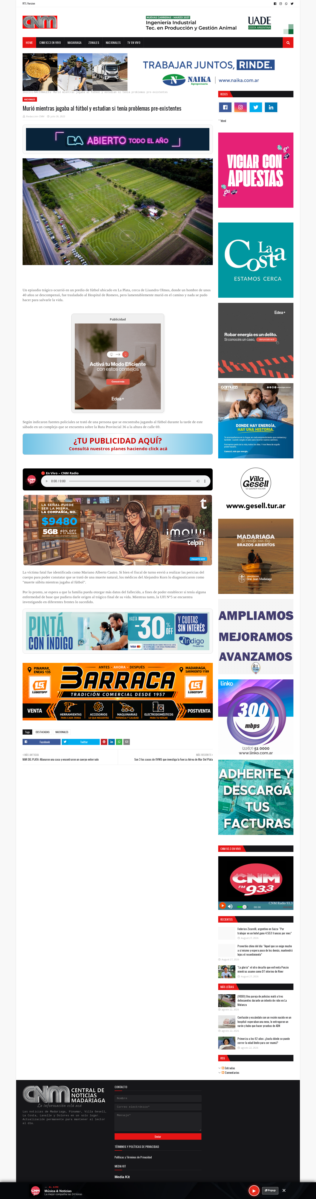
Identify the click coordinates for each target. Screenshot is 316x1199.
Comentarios (231, 1072)
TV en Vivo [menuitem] (133, 42)
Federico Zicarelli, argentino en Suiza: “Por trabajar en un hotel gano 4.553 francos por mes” (265, 931)
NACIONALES (41, 92)
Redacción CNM (35, 116)
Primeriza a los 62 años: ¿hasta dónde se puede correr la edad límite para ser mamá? (264, 1040)
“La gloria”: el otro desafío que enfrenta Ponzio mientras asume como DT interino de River (263, 969)
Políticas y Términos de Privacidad (133, 1157)
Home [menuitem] (29, 42)
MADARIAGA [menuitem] (74, 42)
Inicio (27, 92)
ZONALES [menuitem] (93, 42)
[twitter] (291, 3)
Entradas (229, 1068)
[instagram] (280, 3)
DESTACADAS (43, 732)
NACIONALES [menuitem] (113, 42)
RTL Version (29, 3)
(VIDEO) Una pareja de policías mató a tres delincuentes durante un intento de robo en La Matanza (262, 1000)
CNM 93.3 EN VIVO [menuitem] (50, 42)
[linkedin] (271, 107)
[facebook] (275, 3)
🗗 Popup (270, 1190)
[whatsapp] (286, 3)
